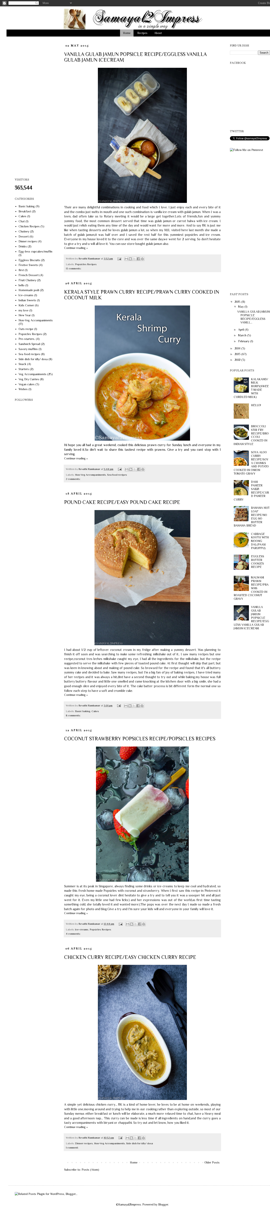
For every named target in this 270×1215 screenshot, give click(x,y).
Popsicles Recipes (86, 264)
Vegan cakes (27, 384)
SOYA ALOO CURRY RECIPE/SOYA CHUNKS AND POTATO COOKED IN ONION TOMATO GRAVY (251, 463)
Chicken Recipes (29, 226)
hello (21, 285)
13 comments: (73, 268)
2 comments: (73, 479)
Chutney (24, 231)
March (242, 335)
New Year (25, 315)
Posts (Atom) (90, 1169)
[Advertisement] (32, 107)
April (241, 329)
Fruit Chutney (27, 280)
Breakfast (25, 211)
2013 (238, 354)
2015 (238, 301)
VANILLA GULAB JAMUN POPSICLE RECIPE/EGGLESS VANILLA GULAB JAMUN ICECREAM (251, 617)
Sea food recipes (117, 474)
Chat (22, 221)
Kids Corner (26, 305)
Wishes (23, 389)
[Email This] (126, 259)
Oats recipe (26, 329)
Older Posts (212, 1162)
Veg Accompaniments (32, 374)
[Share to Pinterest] (142, 259)
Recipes (142, 33)
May (241, 306)
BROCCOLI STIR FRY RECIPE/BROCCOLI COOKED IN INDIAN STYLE (251, 435)
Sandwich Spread (29, 344)
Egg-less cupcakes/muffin (35, 251)
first (21, 270)
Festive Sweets (28, 265)
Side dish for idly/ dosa (139, 1143)
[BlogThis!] (130, 259)
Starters (24, 369)
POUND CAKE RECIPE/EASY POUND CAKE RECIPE (122, 502)
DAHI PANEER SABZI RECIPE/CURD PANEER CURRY (251, 490)
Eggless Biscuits (29, 260)
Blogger (163, 1204)
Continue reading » (76, 248)
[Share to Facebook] (138, 259)
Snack (22, 364)
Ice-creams (81, 929)
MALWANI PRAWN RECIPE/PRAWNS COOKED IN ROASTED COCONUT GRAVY (251, 588)
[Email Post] (119, 258)
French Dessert (29, 275)
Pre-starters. (27, 339)
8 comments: (73, 715)
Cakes (95, 711)
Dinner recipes (84, 1143)
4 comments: (73, 933)
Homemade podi (29, 290)
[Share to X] (134, 259)
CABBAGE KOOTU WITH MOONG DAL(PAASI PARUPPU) (260, 541)
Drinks (23, 246)
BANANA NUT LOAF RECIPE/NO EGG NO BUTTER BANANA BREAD (252, 516)
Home (127, 33)
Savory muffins (28, 349)
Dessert (24, 236)
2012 (238, 359)
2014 (238, 348)
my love (23, 310)
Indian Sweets (27, 300)
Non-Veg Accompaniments (90, 474)
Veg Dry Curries (29, 379)
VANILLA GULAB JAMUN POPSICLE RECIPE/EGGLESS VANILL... (253, 317)
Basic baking (82, 711)
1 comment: (72, 1147)
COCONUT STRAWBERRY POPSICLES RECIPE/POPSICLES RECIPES (139, 738)
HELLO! (256, 405)
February (244, 341)
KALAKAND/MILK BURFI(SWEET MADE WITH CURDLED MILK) (251, 388)
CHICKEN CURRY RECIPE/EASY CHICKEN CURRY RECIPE (130, 957)
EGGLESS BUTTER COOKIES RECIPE (257, 562)
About (158, 33)
